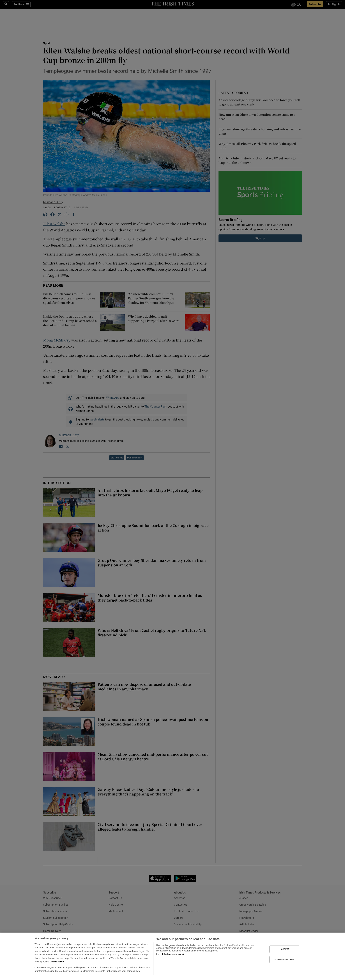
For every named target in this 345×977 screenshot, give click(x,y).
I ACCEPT (284, 949)
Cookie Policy (57, 961)
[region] (172, 955)
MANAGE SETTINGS (284, 959)
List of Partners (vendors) (170, 954)
